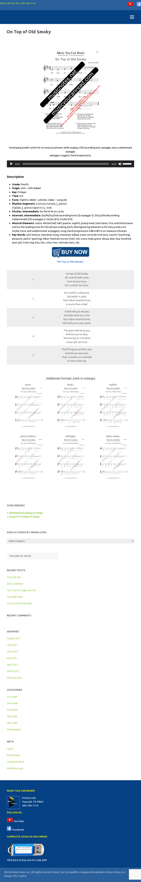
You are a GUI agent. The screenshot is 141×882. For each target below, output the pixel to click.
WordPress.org (15, 768)
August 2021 (14, 638)
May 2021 (12, 658)
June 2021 (12, 651)
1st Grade (12, 696)
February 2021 (14, 677)
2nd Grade (12, 703)
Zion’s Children (15, 583)
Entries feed (13, 755)
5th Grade (12, 723)
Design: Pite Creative (15, 876)
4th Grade (12, 716)
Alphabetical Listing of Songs (26, 512)
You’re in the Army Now (19, 603)
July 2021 (12, 645)
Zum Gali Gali (14, 577)
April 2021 (12, 664)
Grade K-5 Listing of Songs (24, 516)
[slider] (127, 163)
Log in (10, 748)
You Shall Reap (15, 596)
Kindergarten (14, 729)
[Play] (11, 164)
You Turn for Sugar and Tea (21, 590)
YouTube (18, 821)
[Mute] (120, 164)
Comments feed (15, 761)
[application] (70, 163)
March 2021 (13, 671)
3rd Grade (12, 709)
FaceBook (17, 829)
